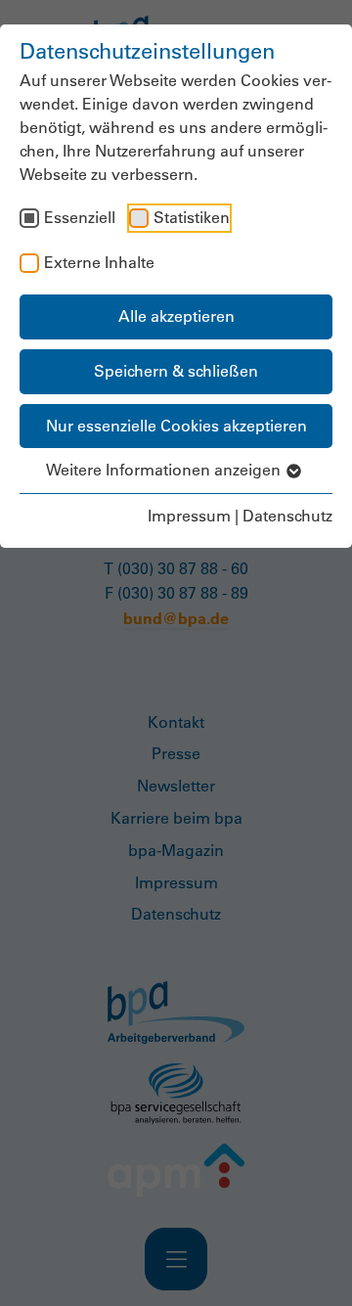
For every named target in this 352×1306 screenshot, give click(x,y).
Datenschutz (287, 515)
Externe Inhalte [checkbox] (99, 262)
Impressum (189, 515)
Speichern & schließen (176, 371)
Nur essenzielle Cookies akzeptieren (176, 425)
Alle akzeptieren (176, 316)
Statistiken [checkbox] (192, 217)
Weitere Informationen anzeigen (165, 469)
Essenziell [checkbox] (79, 217)
